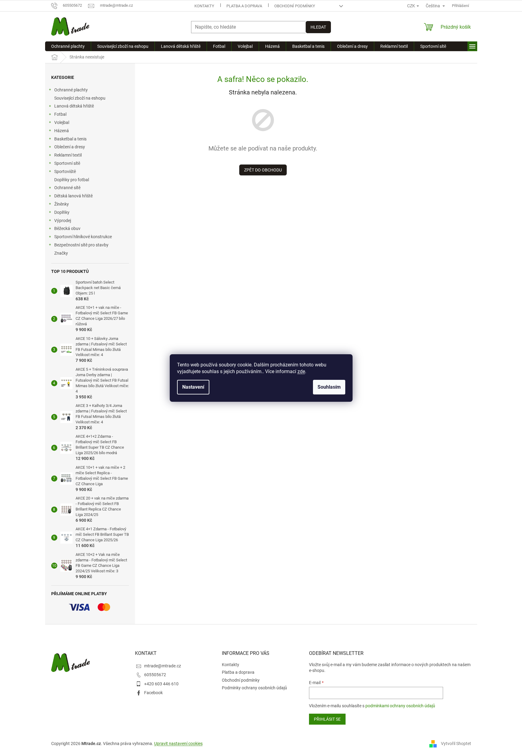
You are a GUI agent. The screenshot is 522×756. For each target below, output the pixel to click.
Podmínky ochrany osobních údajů (254, 687)
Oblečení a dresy (69, 146)
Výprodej (62, 220)
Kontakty (204, 6)
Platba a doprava (244, 6)
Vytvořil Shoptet (456, 743)
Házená (61, 130)
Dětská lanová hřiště (73, 195)
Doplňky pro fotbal (71, 179)
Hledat (318, 27)
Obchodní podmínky (294, 6)
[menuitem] (68, 46)
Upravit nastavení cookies (178, 743)
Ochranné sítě (67, 187)
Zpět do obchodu (263, 170)
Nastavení (193, 387)
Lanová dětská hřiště (74, 106)
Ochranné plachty (71, 89)
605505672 (155, 674)
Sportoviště (65, 171)
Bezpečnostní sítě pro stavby (81, 244)
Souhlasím (329, 387)
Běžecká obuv (67, 228)
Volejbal (61, 122)
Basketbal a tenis (70, 138)
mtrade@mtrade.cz (162, 665)
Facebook (153, 692)
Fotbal (60, 114)
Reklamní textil (68, 155)
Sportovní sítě (67, 163)
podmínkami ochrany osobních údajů (400, 705)
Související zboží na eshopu (79, 98)
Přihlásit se (327, 719)
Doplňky (61, 212)
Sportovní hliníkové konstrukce (83, 236)
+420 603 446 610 (161, 683)
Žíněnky (61, 204)
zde (301, 371)
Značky (61, 253)
